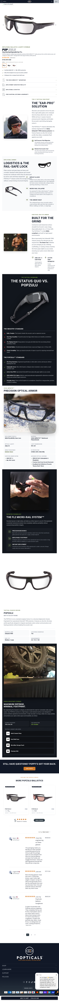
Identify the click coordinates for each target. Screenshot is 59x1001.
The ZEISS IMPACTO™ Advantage (31, 80)
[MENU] (1, 1)
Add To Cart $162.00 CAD (29, 998)
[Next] (55, 25)
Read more (28, 925)
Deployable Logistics (31, 89)
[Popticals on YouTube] (35, 982)
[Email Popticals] (24, 982)
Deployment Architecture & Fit (31, 84)
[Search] (51, 1)
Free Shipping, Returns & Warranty (31, 94)
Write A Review (39, 820)
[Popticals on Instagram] (29, 982)
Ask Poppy (29, 768)
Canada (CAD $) (28, 988)
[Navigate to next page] (35, 935)
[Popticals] (29, 1)
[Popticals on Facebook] (27, 982)
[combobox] (44, 832)
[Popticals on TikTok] (32, 982)
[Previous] (3, 25)
